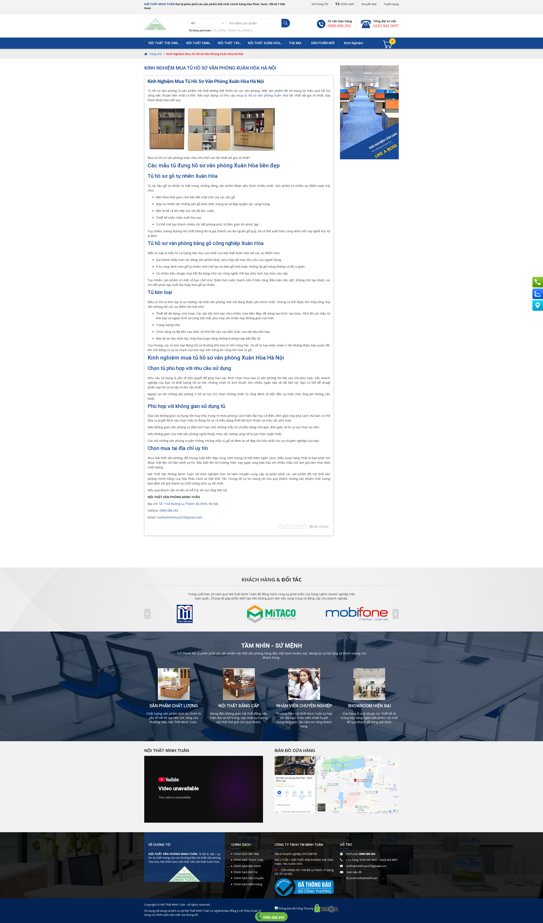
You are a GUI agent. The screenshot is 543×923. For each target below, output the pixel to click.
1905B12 (247, 30)
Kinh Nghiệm (353, 43)
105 (214, 30)
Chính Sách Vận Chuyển (249, 878)
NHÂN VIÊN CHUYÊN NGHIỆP (304, 705)
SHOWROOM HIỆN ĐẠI (369, 705)
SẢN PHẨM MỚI (322, 43)
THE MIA (295, 43)
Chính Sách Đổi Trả (245, 872)
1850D (222, 30)
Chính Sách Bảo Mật (246, 854)
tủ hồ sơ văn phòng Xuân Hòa (266, 95)
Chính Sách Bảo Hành (247, 866)
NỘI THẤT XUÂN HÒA (264, 43)
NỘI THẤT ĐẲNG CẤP (238, 705)
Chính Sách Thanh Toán (248, 860)
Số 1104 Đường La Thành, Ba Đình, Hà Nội (188, 504)
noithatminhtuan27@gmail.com (179, 517)
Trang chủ (155, 54)
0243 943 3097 (388, 860)
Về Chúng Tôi (320, 4)
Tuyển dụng (391, 4)
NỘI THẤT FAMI (197, 43)
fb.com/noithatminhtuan (362, 878)
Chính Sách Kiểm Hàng (248, 884)
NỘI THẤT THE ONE (163, 43)
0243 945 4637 (368, 860)
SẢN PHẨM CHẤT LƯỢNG (173, 705)
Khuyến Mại (368, 4)
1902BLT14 (233, 30)
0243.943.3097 (386, 25)
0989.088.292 (339, 25)
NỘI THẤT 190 (228, 43)
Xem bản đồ (354, 872)
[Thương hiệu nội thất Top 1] (155, 24)
